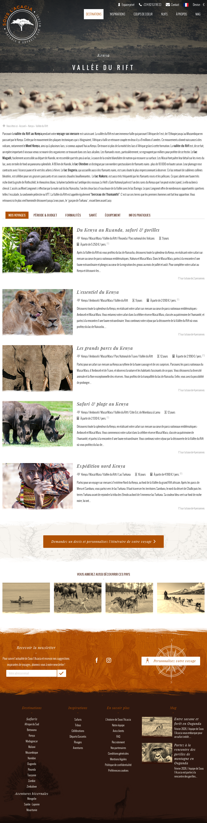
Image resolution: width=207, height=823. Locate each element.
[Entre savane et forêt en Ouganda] (157, 736)
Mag (198, 14)
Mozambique (31, 752)
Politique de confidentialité (118, 765)
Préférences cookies (118, 770)
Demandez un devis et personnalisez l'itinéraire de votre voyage (101, 541)
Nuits (164, 14)
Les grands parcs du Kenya (105, 348)
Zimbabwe (32, 786)
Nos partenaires (118, 748)
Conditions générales (118, 753)
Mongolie (31, 799)
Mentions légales (118, 759)
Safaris (77, 719)
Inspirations (117, 14)
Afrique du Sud (32, 724)
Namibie (32, 758)
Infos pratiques (139, 215)
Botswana (32, 730)
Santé (93, 215)
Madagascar (32, 741)
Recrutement (118, 742)
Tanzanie (31, 775)
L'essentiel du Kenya (98, 292)
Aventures (78, 748)
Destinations (93, 14)
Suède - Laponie (32, 804)
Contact (175, 5)
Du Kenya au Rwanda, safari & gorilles (118, 230)
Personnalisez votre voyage (175, 661)
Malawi (31, 747)
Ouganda (31, 764)
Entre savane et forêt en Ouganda (187, 721)
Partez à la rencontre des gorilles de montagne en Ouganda (184, 754)
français (186, 6)
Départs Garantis (78, 736)
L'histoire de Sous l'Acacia (118, 719)
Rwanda (32, 769)
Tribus (78, 725)
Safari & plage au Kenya (103, 404)
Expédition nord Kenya (101, 466)
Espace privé (128, 5)
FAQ (118, 736)
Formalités (73, 215)
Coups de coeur (143, 14)
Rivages (78, 742)
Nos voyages (16, 215)
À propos (181, 14)
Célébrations (78, 731)
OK (61, 673)
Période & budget (45, 215)
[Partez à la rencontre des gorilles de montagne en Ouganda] (157, 762)
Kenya (31, 126)
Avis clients (118, 731)
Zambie (31, 781)
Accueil (22, 126)
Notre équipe (118, 725)
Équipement (113, 215)
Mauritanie (31, 810)
